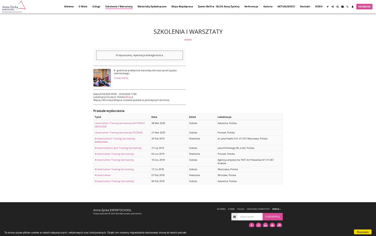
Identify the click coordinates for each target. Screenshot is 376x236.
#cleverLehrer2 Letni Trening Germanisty (118, 148)
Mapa (129, 97)
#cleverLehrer (103, 175)
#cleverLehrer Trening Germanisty (114, 153)
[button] (327, 6)
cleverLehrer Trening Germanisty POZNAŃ (119, 132)
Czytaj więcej (121, 77)
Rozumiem (363, 231)
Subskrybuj (272, 216)
